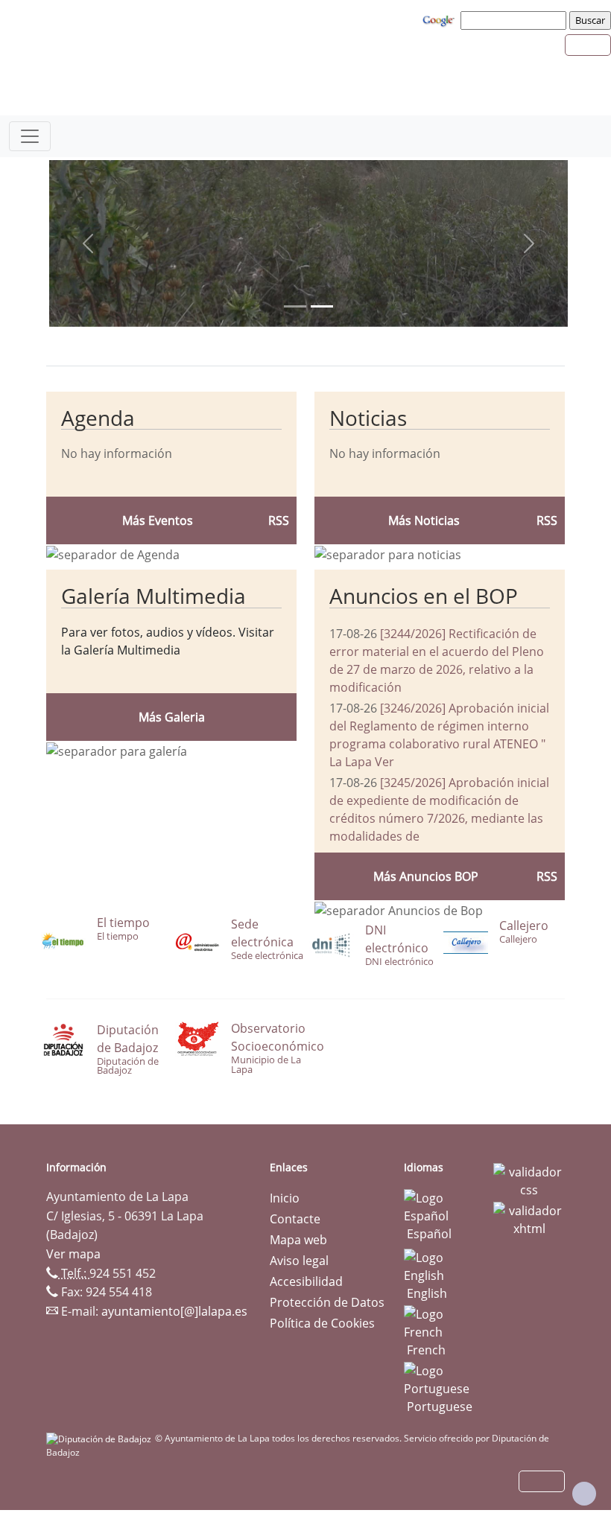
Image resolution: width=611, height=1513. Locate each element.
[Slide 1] (322, 306)
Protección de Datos (327, 1302)
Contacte (295, 1219)
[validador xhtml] (529, 1218)
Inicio (285, 1198)
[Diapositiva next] (529, 243)
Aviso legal (299, 1260)
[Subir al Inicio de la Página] (584, 1494)
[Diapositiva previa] (88, 243)
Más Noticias (424, 520)
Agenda (98, 418)
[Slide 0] (295, 306)
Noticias (368, 418)
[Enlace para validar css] (529, 1179)
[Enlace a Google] (440, 19)
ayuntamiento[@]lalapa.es (174, 1311)
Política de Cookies (322, 1323)
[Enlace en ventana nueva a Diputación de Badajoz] (100, 1438)
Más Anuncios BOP (425, 876)
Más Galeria (172, 717)
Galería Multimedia (153, 596)
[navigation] (515, 20)
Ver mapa (73, 1254)
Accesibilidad (306, 1281)
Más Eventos (157, 520)
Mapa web (298, 1240)
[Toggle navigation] (30, 136)
